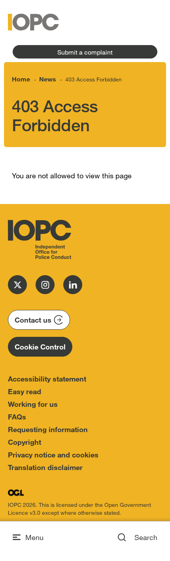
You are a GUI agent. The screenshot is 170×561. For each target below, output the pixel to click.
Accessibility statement (47, 378)
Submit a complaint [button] (85, 52)
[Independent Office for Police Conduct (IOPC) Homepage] (39, 239)
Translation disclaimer (45, 467)
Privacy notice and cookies (53, 454)
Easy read (24, 391)
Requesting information (48, 429)
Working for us (33, 404)
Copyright (24, 442)
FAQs (17, 416)
